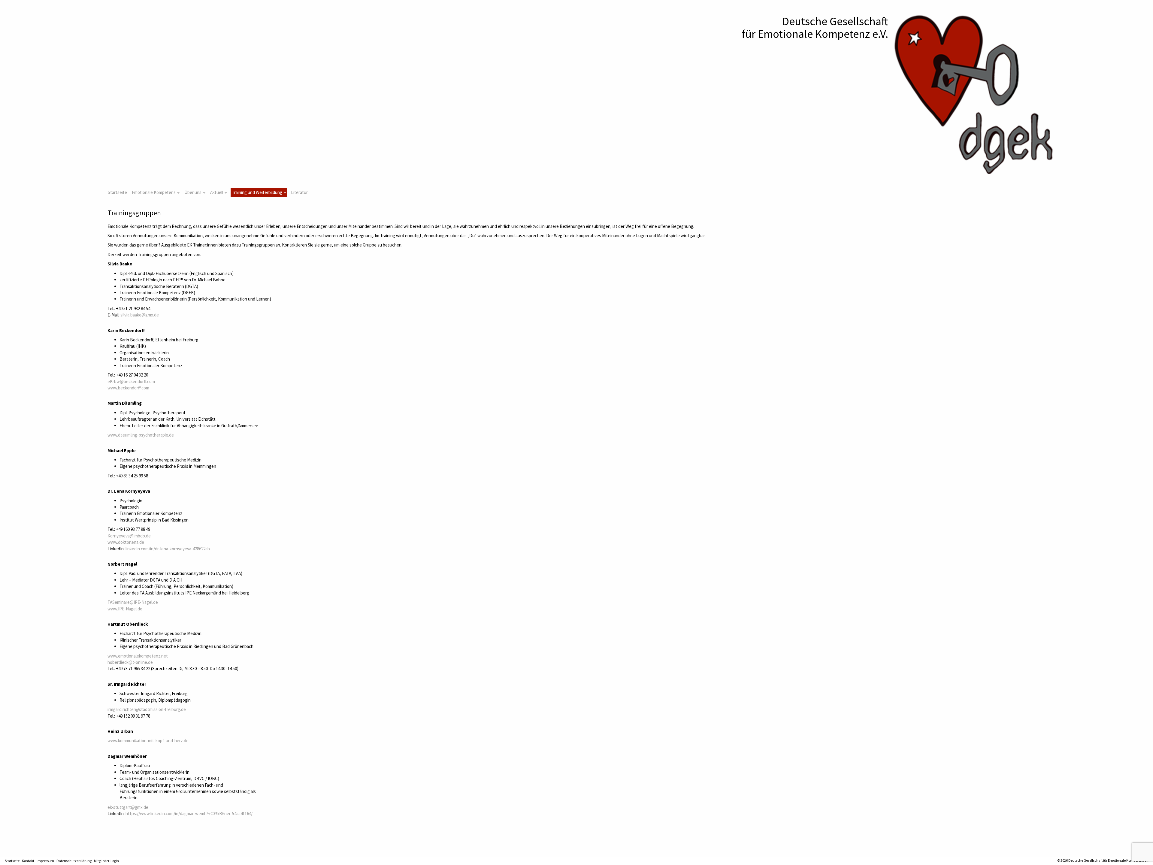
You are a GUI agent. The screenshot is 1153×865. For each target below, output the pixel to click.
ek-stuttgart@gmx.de (127, 807)
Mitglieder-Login (106, 860)
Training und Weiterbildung (257, 192)
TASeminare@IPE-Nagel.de (132, 602)
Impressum (45, 860)
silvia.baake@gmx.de (139, 315)
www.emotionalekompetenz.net (137, 656)
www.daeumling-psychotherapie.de (140, 435)
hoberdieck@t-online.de (130, 662)
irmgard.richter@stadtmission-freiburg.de (146, 709)
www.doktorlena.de (125, 542)
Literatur (299, 192)
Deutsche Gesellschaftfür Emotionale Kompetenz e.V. (815, 27)
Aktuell (217, 192)
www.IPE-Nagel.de (124, 609)
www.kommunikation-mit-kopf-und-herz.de (148, 740)
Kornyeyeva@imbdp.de (129, 536)
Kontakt (28, 860)
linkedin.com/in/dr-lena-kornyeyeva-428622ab (168, 549)
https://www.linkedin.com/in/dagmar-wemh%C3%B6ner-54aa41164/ (189, 813)
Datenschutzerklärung (74, 860)
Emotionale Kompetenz (154, 192)
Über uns (193, 192)
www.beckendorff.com (128, 388)
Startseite (117, 192)
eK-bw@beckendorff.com (131, 381)
